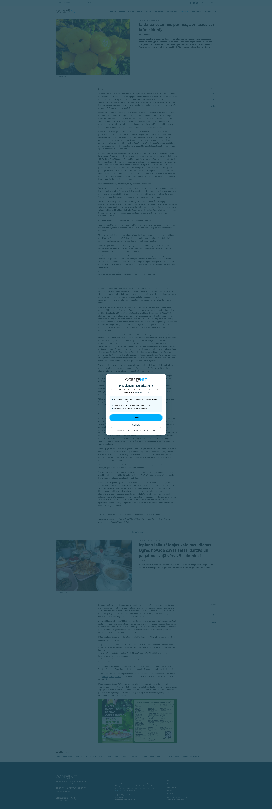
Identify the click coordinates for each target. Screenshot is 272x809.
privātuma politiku (142, 392)
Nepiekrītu (136, 425)
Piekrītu (136, 418)
